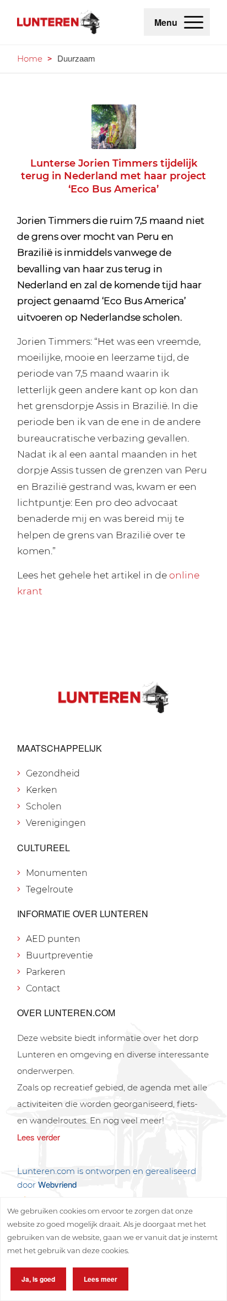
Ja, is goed (38, 1279)
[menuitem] (193, 22)
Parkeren (46, 972)
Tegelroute (49, 889)
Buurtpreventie (59, 955)
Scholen (44, 806)
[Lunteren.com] (58, 22)
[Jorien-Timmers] (113, 126)
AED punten (53, 939)
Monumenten (57, 873)
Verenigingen (56, 823)
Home (29, 58)
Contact (43, 988)
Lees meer (100, 1279)
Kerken (41, 790)
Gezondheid (53, 773)
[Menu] (193, 22)
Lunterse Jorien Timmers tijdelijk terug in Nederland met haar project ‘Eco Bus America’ (113, 176)
